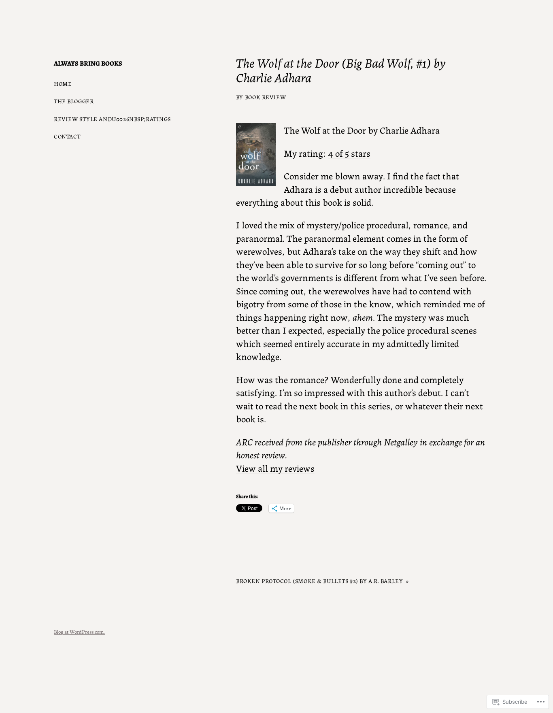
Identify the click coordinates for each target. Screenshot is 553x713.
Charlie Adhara (410, 129)
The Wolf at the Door (325, 129)
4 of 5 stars (349, 153)
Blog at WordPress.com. (79, 631)
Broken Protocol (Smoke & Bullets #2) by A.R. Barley (319, 581)
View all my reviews (275, 468)
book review (265, 97)
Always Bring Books (88, 63)
